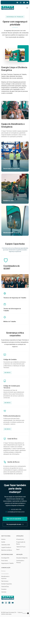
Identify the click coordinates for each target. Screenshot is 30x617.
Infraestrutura (20, 539)
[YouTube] (27, 2)
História (3, 539)
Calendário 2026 (5, 544)
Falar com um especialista (14, 518)
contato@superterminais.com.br (16, 512)
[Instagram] (20, 2)
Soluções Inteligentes (22, 558)
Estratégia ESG (5, 558)
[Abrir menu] (27, 7)
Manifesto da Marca (6, 550)
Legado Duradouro (6, 547)
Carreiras (3, 592)
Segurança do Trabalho (7, 563)
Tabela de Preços (20, 546)
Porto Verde (4, 560)
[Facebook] (17, 2)
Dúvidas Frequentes (6, 584)
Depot (18, 549)
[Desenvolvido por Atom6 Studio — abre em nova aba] (26, 613)
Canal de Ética (5, 586)
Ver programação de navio (13, 524)
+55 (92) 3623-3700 (16, 509)
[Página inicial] (7, 8)
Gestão (3, 542)
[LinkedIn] (24, 2)
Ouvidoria (3, 589)
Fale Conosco (4, 581)
